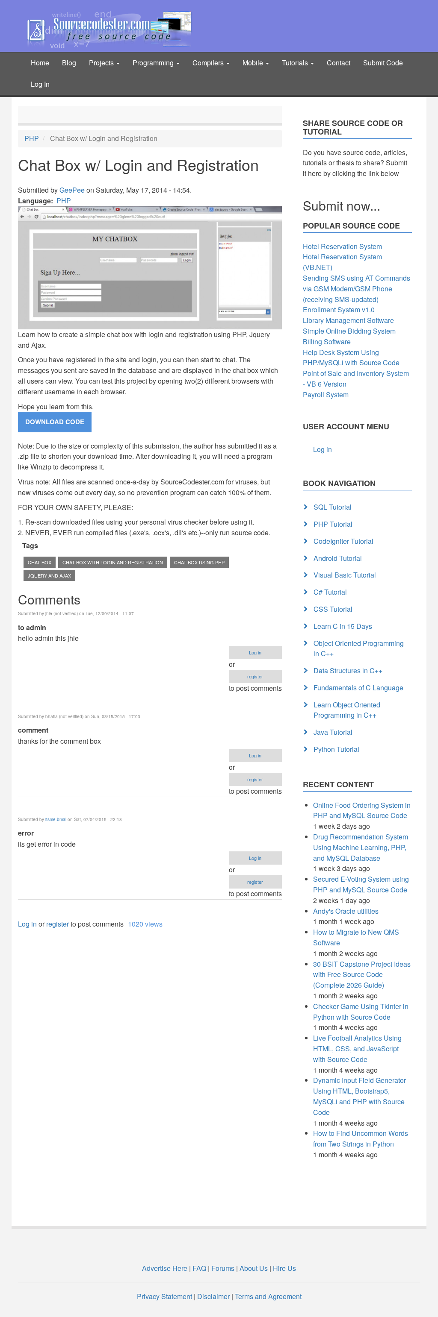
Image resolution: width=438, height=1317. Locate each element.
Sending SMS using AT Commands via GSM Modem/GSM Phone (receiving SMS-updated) (356, 288)
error (26, 833)
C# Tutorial (330, 592)
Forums (222, 1268)
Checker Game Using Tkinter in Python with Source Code (360, 1011)
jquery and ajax (49, 575)
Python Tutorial (336, 749)
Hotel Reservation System (342, 246)
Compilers (208, 62)
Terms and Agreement (268, 1296)
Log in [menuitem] (322, 449)
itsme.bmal (55, 819)
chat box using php (199, 562)
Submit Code (383, 62)
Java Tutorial (333, 732)
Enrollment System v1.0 (339, 309)
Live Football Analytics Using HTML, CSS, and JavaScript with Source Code (357, 1048)
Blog (69, 62)
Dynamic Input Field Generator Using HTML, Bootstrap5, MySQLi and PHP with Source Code (359, 1096)
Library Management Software (348, 320)
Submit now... (341, 205)
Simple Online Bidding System (349, 331)
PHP (31, 138)
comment (33, 730)
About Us (254, 1268)
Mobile (254, 62)
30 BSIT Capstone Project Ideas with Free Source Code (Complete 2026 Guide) (362, 974)
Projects (102, 62)
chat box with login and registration (112, 562)
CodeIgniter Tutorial (343, 541)
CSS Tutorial (333, 609)
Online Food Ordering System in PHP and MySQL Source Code (362, 810)
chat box (39, 562)
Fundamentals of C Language (358, 687)
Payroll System (326, 394)
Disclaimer (213, 1296)
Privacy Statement (164, 1296)
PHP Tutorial (333, 524)
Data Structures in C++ (348, 670)
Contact (338, 62)
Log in (255, 652)
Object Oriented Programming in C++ (359, 648)
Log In (40, 84)
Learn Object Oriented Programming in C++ (347, 710)
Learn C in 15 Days (343, 626)
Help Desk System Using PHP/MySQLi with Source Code (351, 357)
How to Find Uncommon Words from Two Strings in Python (360, 1138)
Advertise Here (164, 1268)
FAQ (199, 1268)
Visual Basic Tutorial (345, 575)
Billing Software (327, 341)
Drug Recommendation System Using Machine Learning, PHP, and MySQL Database (360, 847)
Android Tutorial (338, 558)
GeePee (72, 190)
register (255, 676)
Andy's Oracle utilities (346, 911)
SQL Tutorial (333, 507)
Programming (154, 62)
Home (40, 62)
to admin (32, 627)
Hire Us (283, 1268)
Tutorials (296, 62)
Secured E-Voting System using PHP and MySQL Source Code (361, 884)
